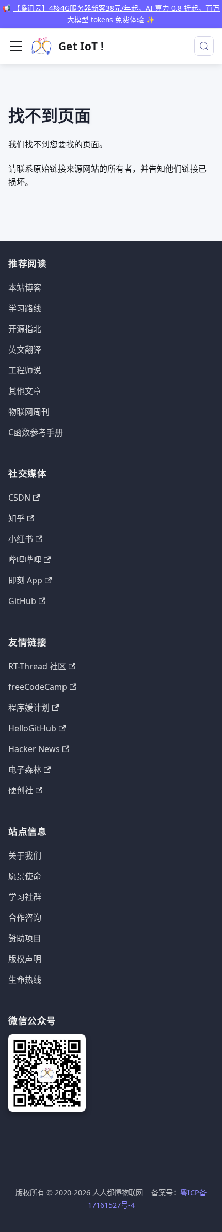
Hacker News (34, 749)
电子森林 (24, 769)
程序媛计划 (29, 707)
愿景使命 (24, 876)
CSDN (19, 497)
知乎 (16, 518)
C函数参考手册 (35, 432)
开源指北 (24, 329)
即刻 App (25, 580)
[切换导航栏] (16, 46)
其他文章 (24, 391)
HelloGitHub (32, 728)
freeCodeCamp (37, 687)
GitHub (22, 601)
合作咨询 (24, 917)
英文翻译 (24, 349)
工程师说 (24, 370)
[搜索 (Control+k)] (204, 46)
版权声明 (24, 959)
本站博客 (24, 287)
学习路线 (24, 308)
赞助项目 (24, 938)
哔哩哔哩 (24, 559)
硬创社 (20, 790)
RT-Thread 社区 (37, 666)
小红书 (20, 539)
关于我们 (24, 855)
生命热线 (24, 979)
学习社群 (24, 897)
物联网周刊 (29, 411)
